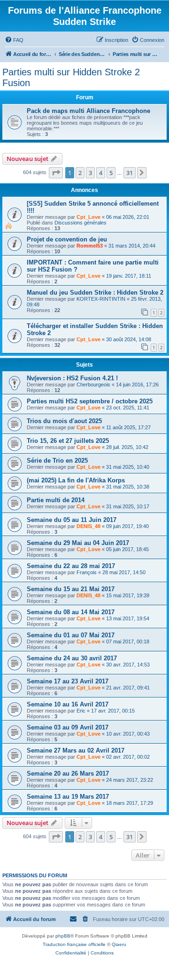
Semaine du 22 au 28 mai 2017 (71, 565)
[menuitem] (14, 40)
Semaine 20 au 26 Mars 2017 (68, 773)
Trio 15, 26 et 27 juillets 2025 (68, 440)
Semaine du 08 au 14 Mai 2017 (71, 612)
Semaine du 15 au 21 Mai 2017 (71, 589)
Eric (81, 710)
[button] (56, 172)
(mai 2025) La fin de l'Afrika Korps (76, 480)
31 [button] (129, 172)
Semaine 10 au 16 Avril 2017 (67, 704)
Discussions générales (80, 222)
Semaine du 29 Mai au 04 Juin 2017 (78, 542)
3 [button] (90, 172)
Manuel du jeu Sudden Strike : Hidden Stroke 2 (95, 292)
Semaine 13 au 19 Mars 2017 (68, 796)
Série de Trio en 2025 (57, 460)
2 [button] (80, 172)
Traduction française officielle (74, 944)
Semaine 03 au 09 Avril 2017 (67, 727)
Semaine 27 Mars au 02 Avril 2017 (75, 750)
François (87, 572)
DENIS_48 (88, 526)
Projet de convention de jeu (67, 239)
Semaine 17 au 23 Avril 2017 (67, 681)
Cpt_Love (88, 217)
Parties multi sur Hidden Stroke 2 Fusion (71, 77)
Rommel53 (90, 246)
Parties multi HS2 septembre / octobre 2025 (90, 401)
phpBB (62, 935)
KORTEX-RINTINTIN (101, 299)
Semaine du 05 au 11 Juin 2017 (71, 519)
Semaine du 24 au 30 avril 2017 (72, 658)
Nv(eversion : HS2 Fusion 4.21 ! (72, 378)
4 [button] (100, 172)
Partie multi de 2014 (55, 500)
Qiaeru (119, 944)
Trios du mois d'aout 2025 (64, 421)
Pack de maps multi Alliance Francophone (88, 110)
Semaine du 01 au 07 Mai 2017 (71, 635)
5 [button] (111, 172)
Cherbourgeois (93, 384)
